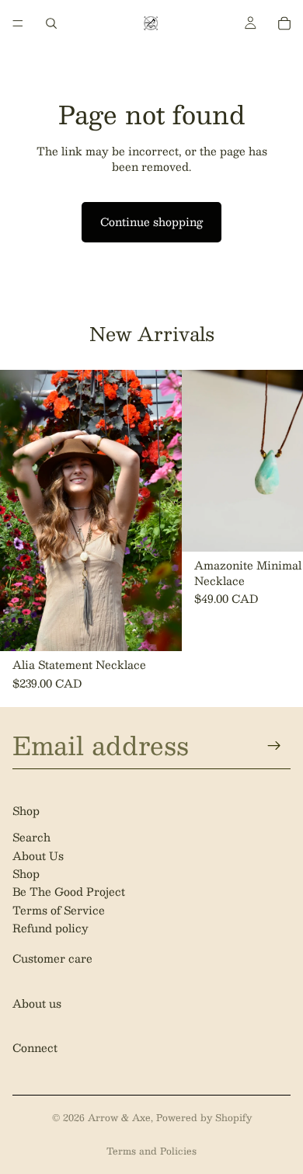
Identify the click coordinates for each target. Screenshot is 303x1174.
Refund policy (50, 927)
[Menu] (18, 23)
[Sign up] (274, 745)
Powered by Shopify (204, 1117)
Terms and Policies (151, 1150)
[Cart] (284, 23)
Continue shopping (151, 221)
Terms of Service (58, 910)
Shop (26, 873)
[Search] (51, 23)
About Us (38, 854)
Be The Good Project (68, 891)
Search (31, 836)
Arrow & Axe (119, 1117)
